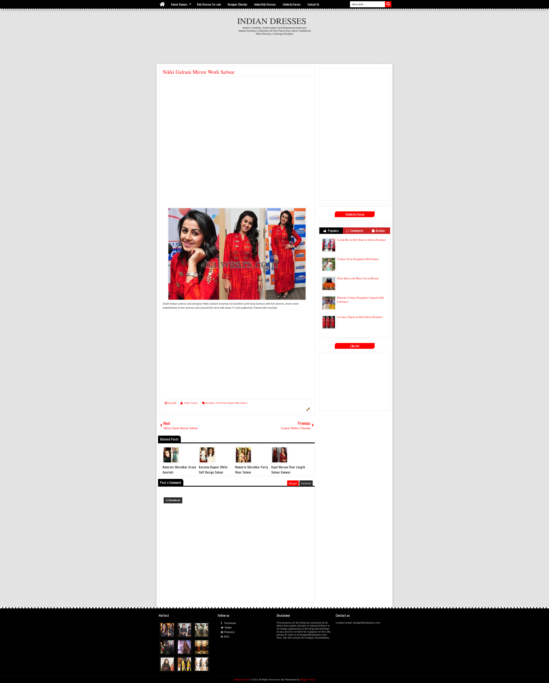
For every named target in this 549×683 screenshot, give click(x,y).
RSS (226, 636)
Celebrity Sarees (292, 4)
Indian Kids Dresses (265, 4)
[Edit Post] (307, 410)
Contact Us (313, 4)
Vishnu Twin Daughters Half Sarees (358, 259)
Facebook (306, 483)
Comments (356, 230)
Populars (333, 230)
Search (388, 4)
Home (162, 4)
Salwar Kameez (179, 4)
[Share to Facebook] (164, 633)
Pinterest (229, 632)
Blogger (293, 483)
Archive (380, 230)
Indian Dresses (271, 20)
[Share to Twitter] (168, 633)
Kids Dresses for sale (209, 4)
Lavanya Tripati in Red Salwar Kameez (360, 317)
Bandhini (210, 403)
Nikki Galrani (241, 403)
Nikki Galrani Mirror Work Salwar (199, 71)
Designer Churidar (237, 4)
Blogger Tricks (307, 679)
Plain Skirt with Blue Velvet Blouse (358, 278)
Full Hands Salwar (225, 403)
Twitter (228, 627)
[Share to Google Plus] (172, 633)
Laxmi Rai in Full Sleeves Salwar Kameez (361, 240)
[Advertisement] (274, 47)
